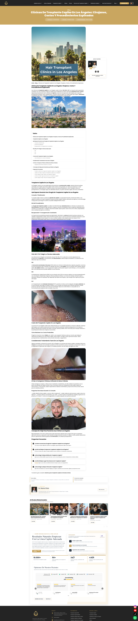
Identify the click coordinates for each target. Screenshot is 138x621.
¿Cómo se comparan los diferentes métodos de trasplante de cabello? (78, 517)
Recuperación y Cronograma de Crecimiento (43, 146)
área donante (57, 258)
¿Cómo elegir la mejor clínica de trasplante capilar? (45, 177)
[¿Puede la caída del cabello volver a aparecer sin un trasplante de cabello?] (98, 509)
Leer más (33, 521)
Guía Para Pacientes (106, 3)
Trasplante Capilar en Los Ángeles (40, 139)
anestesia (64, 206)
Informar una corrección (79, 479)
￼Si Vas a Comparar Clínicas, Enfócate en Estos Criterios (45, 162)
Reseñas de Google (39, 599)
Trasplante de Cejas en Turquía (95, 616)
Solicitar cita (124, 3)
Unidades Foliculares (48, 284)
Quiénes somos (37, 3)
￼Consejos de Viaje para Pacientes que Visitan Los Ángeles (46, 167)
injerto (46, 335)
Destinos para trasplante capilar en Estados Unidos (58, 472)
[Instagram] (135, 606)
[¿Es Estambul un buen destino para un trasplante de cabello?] (59, 509)
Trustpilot (48, 599)
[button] (35, 588)
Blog (115, 3)
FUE (64, 90)
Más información (102, 489)
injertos (54, 93)
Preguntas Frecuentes (38, 169)
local (68, 206)
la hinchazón (54, 436)
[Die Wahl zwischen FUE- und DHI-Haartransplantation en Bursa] (39, 509)
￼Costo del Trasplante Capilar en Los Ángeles (43, 156)
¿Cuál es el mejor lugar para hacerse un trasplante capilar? (46, 175)
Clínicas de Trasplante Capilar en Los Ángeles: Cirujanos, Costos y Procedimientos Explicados (53, 136)
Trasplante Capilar (57, 3)
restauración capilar (65, 185)
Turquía (34, 345)
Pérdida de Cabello (95, 3)
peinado (41, 258)
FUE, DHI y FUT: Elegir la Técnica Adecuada (42, 148)
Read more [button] (39, 586)
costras (66, 215)
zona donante (35, 207)
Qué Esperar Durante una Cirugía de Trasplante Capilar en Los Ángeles (48, 141)
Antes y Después (47, 3)
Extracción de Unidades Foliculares (41, 265)
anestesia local (75, 91)
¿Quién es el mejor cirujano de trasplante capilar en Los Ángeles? (47, 172)
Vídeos (65, 3)
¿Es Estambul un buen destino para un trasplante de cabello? (59, 517)
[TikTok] (135, 614)
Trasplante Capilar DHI (75, 613)
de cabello (37, 268)
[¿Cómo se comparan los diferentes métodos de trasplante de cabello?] (78, 509)
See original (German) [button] (59, 588)
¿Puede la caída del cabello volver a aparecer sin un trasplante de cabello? (98, 517)
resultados (81, 94)
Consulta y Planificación (39, 143)
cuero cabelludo (79, 284)
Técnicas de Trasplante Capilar (80, 3)
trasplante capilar (43, 90)
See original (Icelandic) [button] (93, 587)
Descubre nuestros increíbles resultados (97, 76)
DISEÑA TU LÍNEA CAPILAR (36, 551)
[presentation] (96, 72)
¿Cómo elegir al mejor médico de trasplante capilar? (45, 174)
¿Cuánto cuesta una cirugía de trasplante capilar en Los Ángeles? (48, 171)
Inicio (33, 83)
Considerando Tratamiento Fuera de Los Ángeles (43, 160)
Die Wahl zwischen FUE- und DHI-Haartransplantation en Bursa (38, 517)
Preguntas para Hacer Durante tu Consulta (43, 164)
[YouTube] (135, 610)
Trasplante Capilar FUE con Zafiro (77, 616)
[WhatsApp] (135, 618)
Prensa (70, 3)
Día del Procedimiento (39, 144)
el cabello (63, 266)
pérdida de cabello (54, 197)
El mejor (36, 462)
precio (82, 91)
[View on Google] (54, 593)
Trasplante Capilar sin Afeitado (76, 618)
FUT (69, 90)
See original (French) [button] (41, 587)
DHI (66, 90)
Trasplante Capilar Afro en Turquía (77, 620)
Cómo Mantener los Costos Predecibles (42, 158)
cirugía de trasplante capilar (40, 206)
